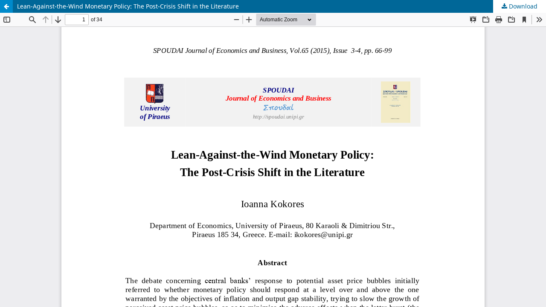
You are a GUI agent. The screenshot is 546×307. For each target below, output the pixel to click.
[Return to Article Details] (6, 6)
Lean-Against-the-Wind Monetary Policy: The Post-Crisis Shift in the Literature (128, 6)
